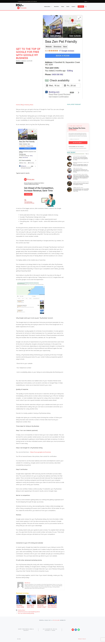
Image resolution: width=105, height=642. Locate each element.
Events (67, 6)
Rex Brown (18, 60)
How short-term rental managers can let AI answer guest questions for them (80, 158)
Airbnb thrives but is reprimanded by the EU (29, 611)
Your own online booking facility (26, 613)
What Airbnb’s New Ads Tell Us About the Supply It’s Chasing (80, 184)
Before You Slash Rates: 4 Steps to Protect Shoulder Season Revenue (80, 165)
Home (18, 104)
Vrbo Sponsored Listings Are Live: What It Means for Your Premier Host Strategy (81, 170)
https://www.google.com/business (40, 452)
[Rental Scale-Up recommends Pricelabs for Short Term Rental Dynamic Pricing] (40, 206)
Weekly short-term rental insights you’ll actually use (27, 1)
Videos (62, 6)
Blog (22, 104)
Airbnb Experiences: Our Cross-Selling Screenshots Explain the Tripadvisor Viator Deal (81, 190)
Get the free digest (78, 142)
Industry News (47, 6)
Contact (73, 6)
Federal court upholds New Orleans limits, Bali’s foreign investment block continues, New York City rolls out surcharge (81, 177)
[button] (86, 6)
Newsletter (56, 6)
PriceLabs (81, 6)
